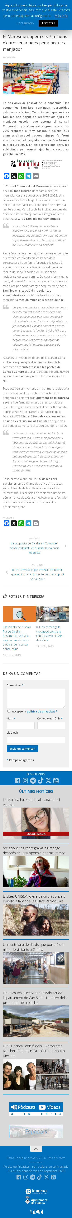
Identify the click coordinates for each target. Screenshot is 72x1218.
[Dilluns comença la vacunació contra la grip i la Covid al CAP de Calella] (52, 614)
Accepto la (34, 711)
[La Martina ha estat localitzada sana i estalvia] (36, 823)
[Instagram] (25, 781)
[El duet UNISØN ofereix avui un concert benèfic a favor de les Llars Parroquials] (36, 920)
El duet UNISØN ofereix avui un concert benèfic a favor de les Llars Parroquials (34, 898)
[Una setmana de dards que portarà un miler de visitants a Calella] (36, 968)
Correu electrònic (50, 718)
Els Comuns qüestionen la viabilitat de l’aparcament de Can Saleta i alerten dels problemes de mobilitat (35, 998)
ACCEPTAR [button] (48, 23)
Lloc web (12, 732)
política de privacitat (41, 711)
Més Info (61, 16)
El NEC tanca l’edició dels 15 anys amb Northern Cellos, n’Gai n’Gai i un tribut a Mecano (34, 1051)
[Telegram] (33, 781)
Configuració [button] (25, 23)
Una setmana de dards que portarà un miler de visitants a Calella (33, 947)
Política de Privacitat (16, 1166)
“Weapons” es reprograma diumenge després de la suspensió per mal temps (34, 850)
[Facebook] (18, 781)
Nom (11, 718)
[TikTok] (41, 780)
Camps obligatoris (20, 760)
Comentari (15, 685)
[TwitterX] (48, 780)
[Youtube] (56, 781)
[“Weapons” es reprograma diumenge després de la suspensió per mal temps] (36, 871)
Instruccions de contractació (50, 1166)
